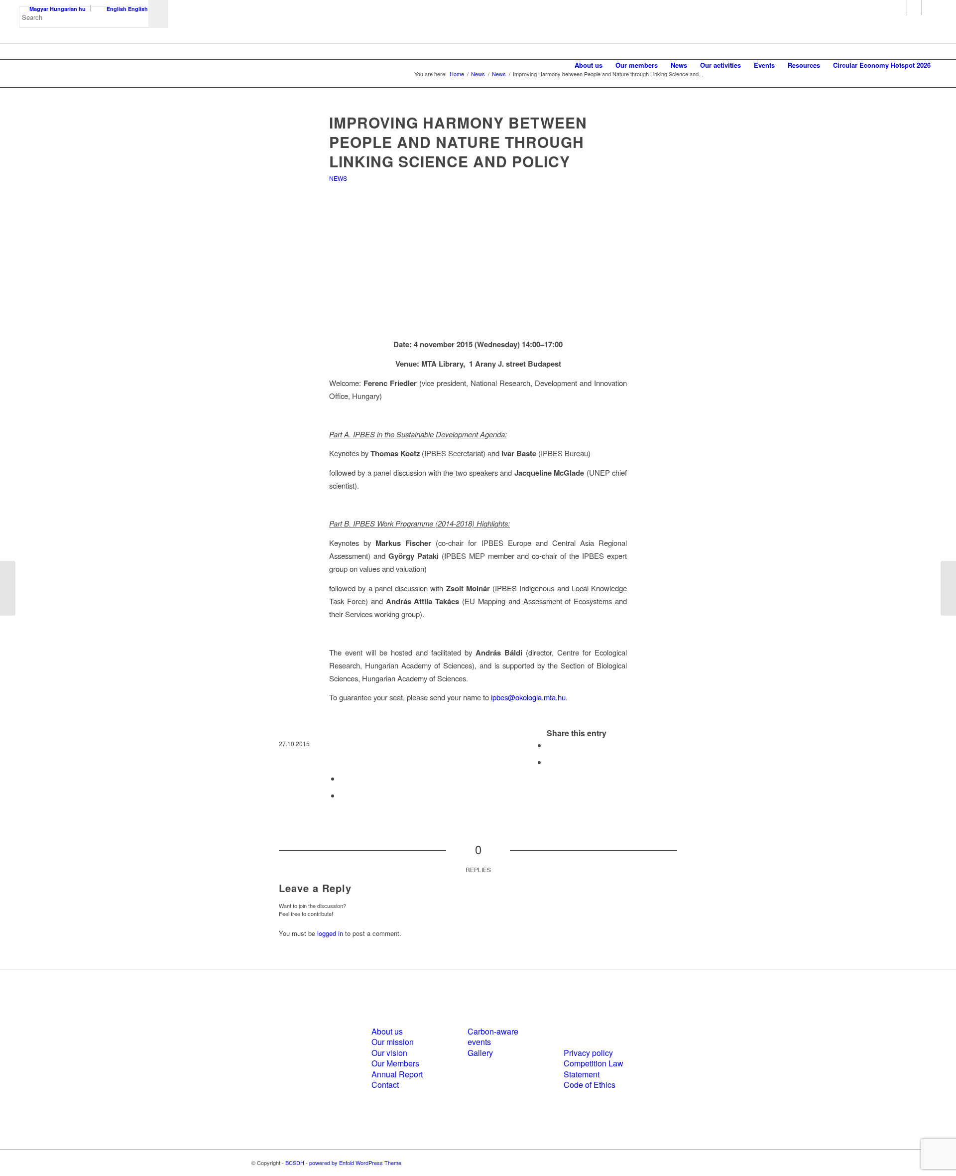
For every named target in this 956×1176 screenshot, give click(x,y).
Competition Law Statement (593, 1068)
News (338, 178)
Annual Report (397, 1074)
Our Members (395, 1063)
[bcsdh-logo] (93, 65)
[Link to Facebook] (899, 7)
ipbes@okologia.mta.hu (528, 697)
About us (387, 1031)
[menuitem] (588, 65)
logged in (330, 933)
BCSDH (294, 1163)
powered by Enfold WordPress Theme (355, 1163)
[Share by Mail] (343, 795)
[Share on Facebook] (550, 745)
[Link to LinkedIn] (914, 7)
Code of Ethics (589, 1084)
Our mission (392, 1041)
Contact (385, 1084)
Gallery (480, 1052)
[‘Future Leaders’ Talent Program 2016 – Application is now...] (7, 588)
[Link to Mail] (929, 7)
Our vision (389, 1052)
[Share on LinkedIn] (343, 778)
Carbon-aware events (493, 1036)
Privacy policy (588, 1052)
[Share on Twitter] (550, 762)
